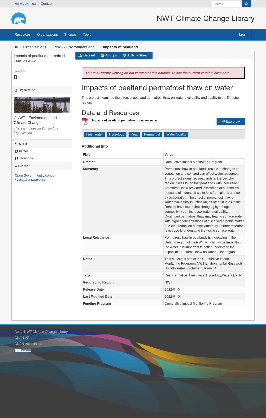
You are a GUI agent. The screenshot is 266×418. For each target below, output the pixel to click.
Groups (111, 55)
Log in (243, 34)
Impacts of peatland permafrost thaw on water (124, 120)
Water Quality (176, 134)
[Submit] (246, 3)
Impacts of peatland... (122, 47)
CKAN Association (28, 343)
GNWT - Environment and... (75, 46)
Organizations (47, 34)
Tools (87, 34)
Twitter (23, 151)
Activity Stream (138, 55)
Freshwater (94, 134)
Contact (46, 3)
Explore (231, 121)
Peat (134, 134)
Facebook (25, 158)
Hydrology (116, 134)
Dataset (89, 55)
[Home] (16, 46)
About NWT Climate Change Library (41, 331)
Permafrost (152, 134)
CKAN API (22, 337)
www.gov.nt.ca (25, 3)
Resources (23, 34)
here (225, 72)
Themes (70, 34)
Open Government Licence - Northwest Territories (35, 177)
